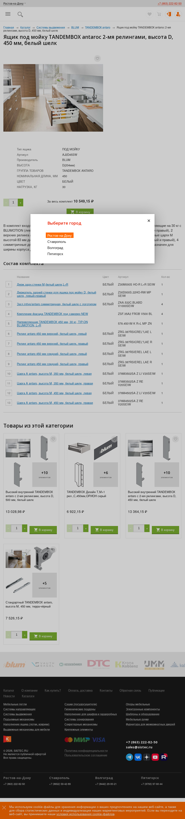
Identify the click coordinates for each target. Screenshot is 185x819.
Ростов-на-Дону (59, 235)
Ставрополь (56, 241)
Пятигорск (55, 253)
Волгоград (55, 247)
